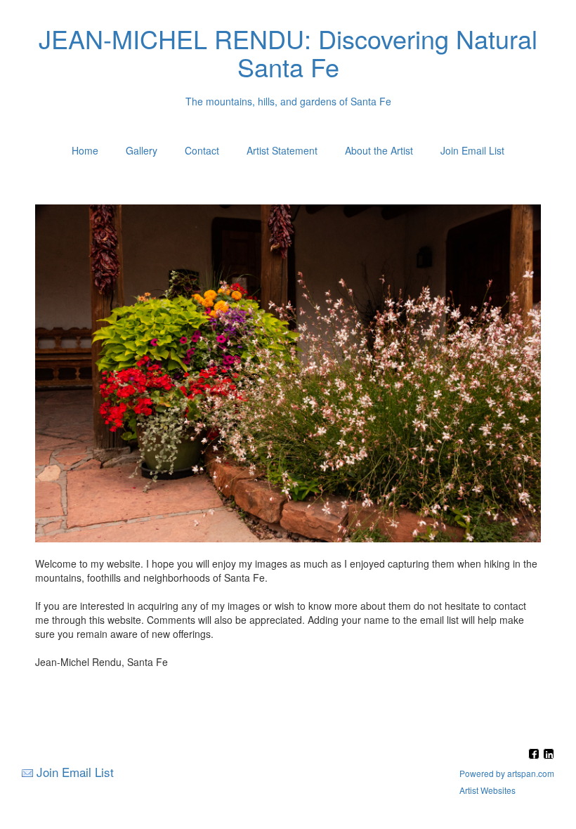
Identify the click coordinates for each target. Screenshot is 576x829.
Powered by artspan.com (506, 773)
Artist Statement (282, 150)
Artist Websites (487, 790)
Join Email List (472, 150)
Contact (202, 150)
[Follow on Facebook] (535, 755)
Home (85, 150)
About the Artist (379, 150)
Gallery (141, 150)
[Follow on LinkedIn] (548, 755)
